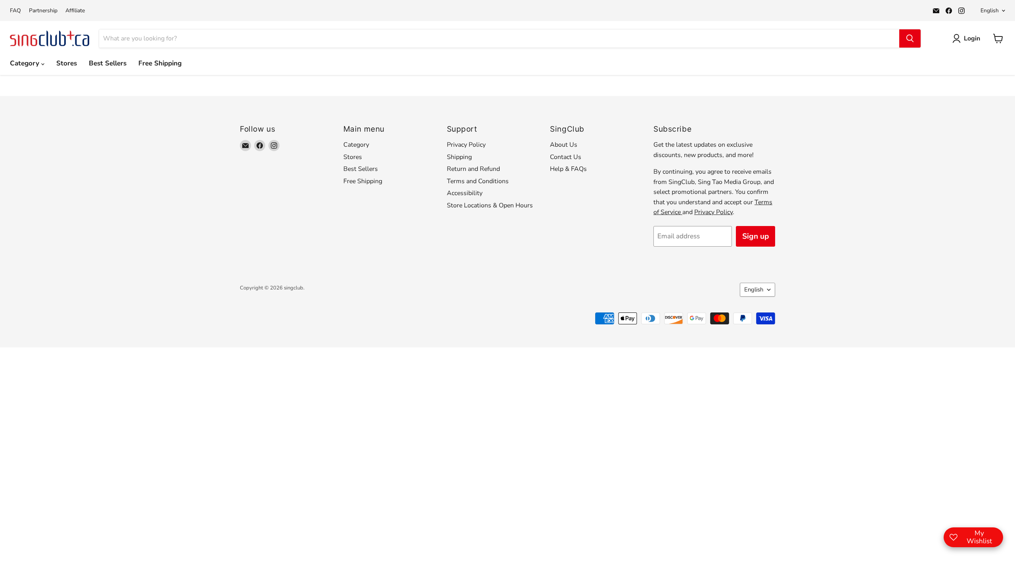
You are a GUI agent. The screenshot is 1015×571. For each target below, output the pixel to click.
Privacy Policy (466, 144)
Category (25, 63)
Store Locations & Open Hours (490, 205)
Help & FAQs (568, 169)
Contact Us (565, 157)
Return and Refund (473, 169)
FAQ (15, 11)
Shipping (459, 157)
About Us (563, 144)
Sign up (755, 236)
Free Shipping (160, 63)
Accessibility (465, 193)
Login (972, 38)
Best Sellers (107, 63)
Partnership (43, 11)
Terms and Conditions (478, 181)
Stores (66, 63)
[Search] (910, 38)
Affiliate (75, 11)
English (990, 10)
